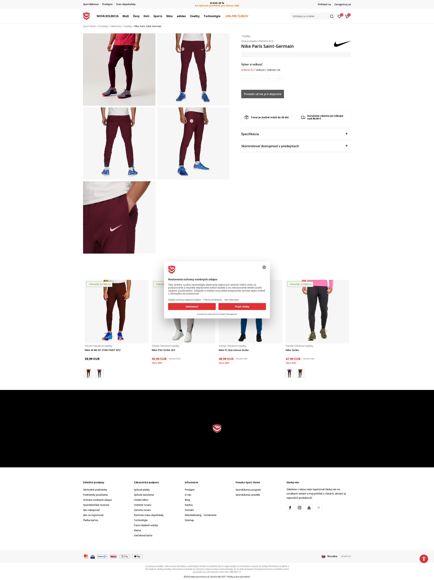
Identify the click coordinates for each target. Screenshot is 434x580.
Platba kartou (90, 520)
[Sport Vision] (86, 16)
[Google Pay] (125, 556)
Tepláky (127, 26)
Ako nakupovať (91, 510)
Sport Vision (89, 26)
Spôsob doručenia (144, 494)
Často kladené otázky (146, 525)
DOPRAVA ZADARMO (217, 3)
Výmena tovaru (142, 510)
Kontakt (189, 510)
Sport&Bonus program (248, 489)
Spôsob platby (142, 489)
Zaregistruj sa (342, 4)
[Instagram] (299, 507)
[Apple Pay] (137, 556)
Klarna (137, 530)
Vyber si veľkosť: (252, 64)
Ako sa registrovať (93, 515)
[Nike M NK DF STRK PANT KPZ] (116, 311)
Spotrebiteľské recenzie (96, 504)
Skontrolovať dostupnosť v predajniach (270, 146)
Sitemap (189, 520)
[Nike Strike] (99, 373)
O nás (188, 494)
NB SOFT (222, 576)
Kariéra (189, 504)
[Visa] (93, 556)
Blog (187, 499)
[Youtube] (309, 507)
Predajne (190, 489)
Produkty (103, 26)
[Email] (318, 507)
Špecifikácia (250, 134)
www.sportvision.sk (200, 576)
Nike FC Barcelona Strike (234, 350)
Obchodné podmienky (95, 489)
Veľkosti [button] (260, 70)
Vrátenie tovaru (142, 504)
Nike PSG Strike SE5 (163, 350)
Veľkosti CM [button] (273, 70)
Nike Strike (292, 350)
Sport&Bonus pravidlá (248, 494)
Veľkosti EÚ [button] (247, 70)
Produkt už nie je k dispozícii (262, 94)
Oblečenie (115, 26)
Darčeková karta (143, 535)
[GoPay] (102, 556)
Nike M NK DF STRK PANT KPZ (103, 350)
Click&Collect (141, 499)
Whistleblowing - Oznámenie (200, 515)
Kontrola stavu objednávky (149, 515)
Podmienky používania (95, 494)
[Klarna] (113, 556)
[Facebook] (290, 507)
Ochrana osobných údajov (97, 499)
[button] (120, 16)
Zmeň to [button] (346, 556)
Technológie (141, 520)
